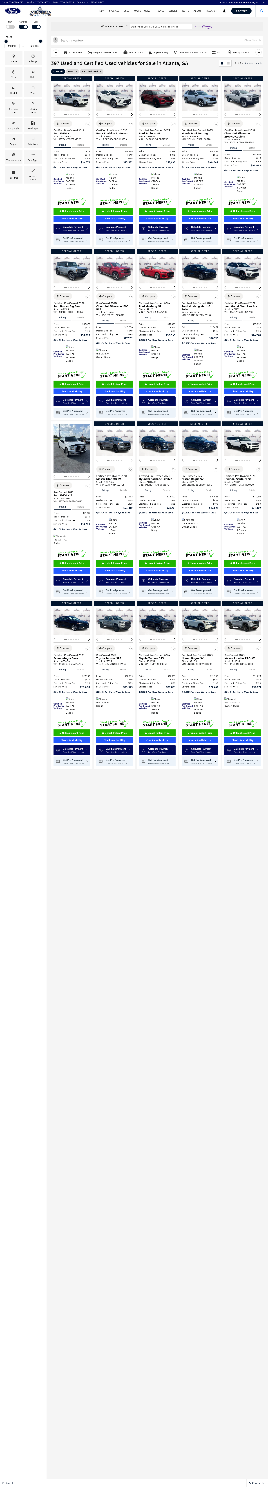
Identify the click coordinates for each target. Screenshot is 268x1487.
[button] (262, 11)
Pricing (62, 144)
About (197, 10)
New (102, 10)
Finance (159, 10)
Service (173, 10)
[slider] (6, 41)
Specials (114, 10)
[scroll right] (258, 52)
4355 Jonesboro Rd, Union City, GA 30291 (244, 2)
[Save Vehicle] (87, 124)
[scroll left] (56, 52)
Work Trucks (142, 10)
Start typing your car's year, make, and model (155, 27)
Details (80, 144)
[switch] (10, 24)
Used (127, 10)
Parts (185, 10)
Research (211, 11)
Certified (23, 22)
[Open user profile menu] (224, 10)
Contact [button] (241, 11)
